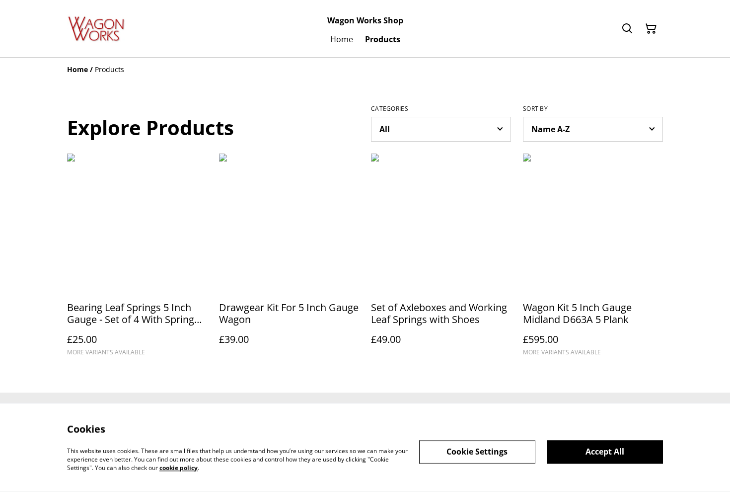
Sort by (535, 108)
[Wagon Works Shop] (96, 28)
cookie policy (178, 467)
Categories (389, 108)
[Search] (627, 29)
